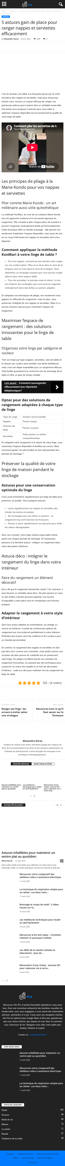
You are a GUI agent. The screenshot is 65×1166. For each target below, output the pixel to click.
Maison (5, 1124)
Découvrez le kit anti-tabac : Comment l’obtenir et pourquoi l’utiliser (40, 936)
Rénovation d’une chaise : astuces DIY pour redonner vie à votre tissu (52, 788)
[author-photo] (32, 730)
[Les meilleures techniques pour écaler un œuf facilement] (32, 776)
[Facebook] (5, 47)
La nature (6, 1129)
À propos (10, 1154)
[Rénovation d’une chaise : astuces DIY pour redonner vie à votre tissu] (53, 776)
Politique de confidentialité (48, 1154)
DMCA (15, 1158)
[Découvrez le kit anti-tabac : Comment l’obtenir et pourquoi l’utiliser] (9, 941)
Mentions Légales (45, 1158)
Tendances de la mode (12, 1138)
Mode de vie (7, 1119)
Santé (4, 1110)
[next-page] (34, 796)
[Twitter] (12, 47)
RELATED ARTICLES (21, 764)
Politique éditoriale (25, 1154)
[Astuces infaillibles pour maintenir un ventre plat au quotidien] (11, 776)
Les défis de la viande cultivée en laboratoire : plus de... (37, 952)
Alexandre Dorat (11, 39)
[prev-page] (30, 796)
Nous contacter (28, 1158)
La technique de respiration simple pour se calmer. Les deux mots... (41, 891)
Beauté (5, 1134)
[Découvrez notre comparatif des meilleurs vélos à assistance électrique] (9, 883)
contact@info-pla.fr (38, 1035)
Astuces (12, 11)
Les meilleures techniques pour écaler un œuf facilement (32, 787)
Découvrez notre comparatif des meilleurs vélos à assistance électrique (40, 876)
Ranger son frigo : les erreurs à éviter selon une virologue (14, 712)
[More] (34, 47)
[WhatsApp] (26, 47)
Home (4, 11)
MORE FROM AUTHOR (43, 764)
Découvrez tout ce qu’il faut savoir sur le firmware (49, 712)
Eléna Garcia (7, 861)
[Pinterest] (19, 47)
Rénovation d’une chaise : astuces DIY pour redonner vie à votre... (40, 967)
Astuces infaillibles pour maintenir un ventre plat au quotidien (11, 787)
